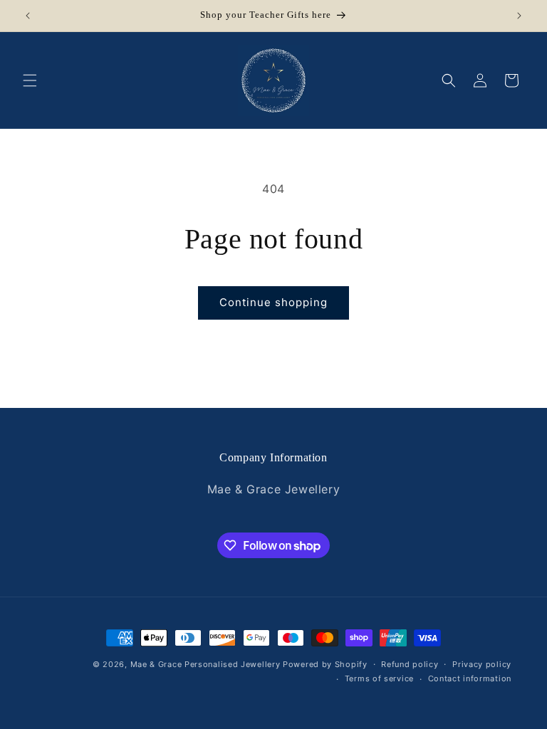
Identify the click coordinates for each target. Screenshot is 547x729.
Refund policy (409, 664)
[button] (30, 80)
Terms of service (379, 678)
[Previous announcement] (27, 15)
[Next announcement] (519, 15)
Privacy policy (481, 664)
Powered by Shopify (325, 664)
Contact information (469, 678)
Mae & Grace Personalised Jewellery (205, 664)
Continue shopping (273, 302)
